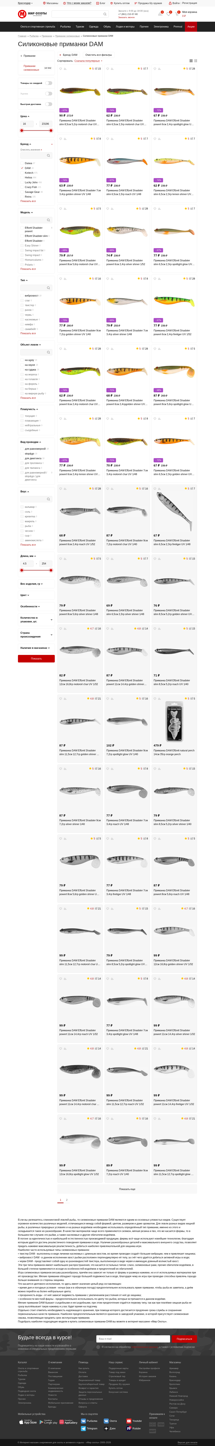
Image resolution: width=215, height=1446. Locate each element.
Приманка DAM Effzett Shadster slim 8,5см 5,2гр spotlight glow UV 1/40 (125, 962)
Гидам (51, 1380)
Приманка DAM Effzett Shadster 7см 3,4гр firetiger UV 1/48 (127, 892)
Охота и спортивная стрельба (37, 26)
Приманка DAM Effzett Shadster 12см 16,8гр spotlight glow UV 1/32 (79, 1172)
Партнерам (54, 1384)
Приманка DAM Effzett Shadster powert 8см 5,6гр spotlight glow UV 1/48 (173, 402)
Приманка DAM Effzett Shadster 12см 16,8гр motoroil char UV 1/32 (78, 682)
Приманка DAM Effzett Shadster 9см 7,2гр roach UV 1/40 (127, 1172)
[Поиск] (80, 14)
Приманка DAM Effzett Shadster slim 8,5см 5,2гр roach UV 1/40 (172, 682)
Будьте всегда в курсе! (45, 1337)
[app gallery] (68, 1422)
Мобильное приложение (60, 1403)
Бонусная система (118, 1392)
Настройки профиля (149, 1368)
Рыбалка (65, 26)
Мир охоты (32, 14)
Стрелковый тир (117, 1376)
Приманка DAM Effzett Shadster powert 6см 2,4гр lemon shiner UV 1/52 (78, 472)
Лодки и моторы (125, 26)
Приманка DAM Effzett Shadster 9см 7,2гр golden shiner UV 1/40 (80, 332)
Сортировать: (65, 61)
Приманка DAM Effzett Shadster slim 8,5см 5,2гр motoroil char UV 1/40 (78, 122)
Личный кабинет (148, 1362)
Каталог (22, 1362)
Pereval (178, 26)
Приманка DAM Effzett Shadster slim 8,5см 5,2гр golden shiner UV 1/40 (173, 612)
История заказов (147, 1376)
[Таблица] (191, 61)
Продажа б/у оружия (150, 3)
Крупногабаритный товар (92, 1384)
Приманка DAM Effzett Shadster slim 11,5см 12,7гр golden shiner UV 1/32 (79, 752)
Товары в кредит (117, 1380)
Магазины (52, 3)
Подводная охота (27, 1391)
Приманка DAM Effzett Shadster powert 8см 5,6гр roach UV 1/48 (172, 892)
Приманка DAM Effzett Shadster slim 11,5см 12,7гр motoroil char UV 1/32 (79, 962)
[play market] (48, 1422)
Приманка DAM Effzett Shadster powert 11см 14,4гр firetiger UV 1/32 (174, 1102)
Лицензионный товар (89, 1380)
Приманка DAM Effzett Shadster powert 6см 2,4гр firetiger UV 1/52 (172, 332)
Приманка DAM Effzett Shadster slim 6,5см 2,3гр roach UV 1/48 (124, 192)
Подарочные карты (118, 1368)
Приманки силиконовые (31, 68)
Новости (52, 1395)
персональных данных (144, 1347)
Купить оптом (121, 3)
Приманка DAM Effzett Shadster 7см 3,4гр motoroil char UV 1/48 (127, 472)
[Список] (195, 61)
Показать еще (127, 1189)
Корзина (143, 1372)
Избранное (144, 1380)
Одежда (93, 26)
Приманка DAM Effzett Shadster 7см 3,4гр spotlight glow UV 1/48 (127, 1032)
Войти (176, 3)
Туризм (80, 26)
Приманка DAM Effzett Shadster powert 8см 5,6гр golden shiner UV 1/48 (79, 892)
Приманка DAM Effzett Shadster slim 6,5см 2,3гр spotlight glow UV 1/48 (173, 262)
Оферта (83, 1406)
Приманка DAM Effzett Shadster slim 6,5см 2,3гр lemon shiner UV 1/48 (172, 192)
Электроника (161, 26)
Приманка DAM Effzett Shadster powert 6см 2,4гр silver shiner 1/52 (125, 262)
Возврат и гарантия (89, 1388)
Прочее (144, 26)
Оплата (82, 1372)
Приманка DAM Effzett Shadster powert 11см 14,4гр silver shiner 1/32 (174, 1032)
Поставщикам (55, 1376)
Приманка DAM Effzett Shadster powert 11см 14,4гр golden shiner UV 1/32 (125, 682)
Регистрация (189, 3)
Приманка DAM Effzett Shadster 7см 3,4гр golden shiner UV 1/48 (80, 192)
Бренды (52, 1406)
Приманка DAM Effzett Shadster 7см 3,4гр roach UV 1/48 (127, 822)
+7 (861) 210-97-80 (128, 14)
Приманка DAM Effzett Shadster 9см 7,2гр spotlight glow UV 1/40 (127, 752)
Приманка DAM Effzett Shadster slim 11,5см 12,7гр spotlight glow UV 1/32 (174, 1172)
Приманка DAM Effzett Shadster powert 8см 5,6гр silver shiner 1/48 (78, 612)
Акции (191, 26)
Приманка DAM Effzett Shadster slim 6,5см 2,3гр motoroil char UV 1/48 (125, 122)
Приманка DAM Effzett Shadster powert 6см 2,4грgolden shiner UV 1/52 (125, 402)
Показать (36, 658)
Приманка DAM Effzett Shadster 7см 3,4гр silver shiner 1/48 (127, 332)
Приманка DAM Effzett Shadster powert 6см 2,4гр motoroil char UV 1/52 (78, 402)
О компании (55, 1362)
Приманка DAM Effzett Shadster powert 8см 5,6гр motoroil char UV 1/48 (78, 262)
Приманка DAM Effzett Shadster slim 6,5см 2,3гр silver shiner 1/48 (125, 612)
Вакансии (53, 1372)
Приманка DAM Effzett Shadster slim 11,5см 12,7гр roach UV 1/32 (125, 1102)
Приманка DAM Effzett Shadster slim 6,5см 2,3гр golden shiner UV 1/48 (173, 472)
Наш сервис (116, 1362)
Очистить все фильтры (98, 55)
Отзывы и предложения (91, 1399)
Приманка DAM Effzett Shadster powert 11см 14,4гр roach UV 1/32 (78, 1032)
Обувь (107, 26)
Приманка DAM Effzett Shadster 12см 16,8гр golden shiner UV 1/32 (173, 962)
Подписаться (184, 1339)
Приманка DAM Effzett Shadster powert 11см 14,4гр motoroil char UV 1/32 (79, 1102)
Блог (102, 3)
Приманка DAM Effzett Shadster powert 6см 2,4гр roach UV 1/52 (77, 542)
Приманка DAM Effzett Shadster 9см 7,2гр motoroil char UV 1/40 (127, 542)
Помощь (83, 1362)
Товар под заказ (117, 1372)
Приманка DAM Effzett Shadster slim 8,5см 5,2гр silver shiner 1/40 (172, 822)
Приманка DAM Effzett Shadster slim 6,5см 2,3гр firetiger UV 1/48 (172, 542)
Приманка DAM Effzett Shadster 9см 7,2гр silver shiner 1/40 (80, 822)
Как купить (84, 1368)
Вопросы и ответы (88, 1403)
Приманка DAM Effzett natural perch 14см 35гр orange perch (174, 752)
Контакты (53, 1399)
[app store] (28, 1422)
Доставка (83, 1376)
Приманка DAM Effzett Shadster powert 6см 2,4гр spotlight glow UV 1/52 (173, 122)
